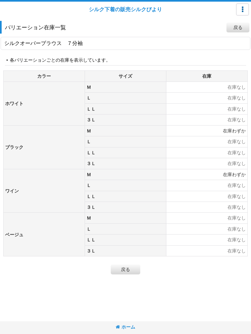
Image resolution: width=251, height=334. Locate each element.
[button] (242, 9)
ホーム (128, 326)
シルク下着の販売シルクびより (125, 9)
